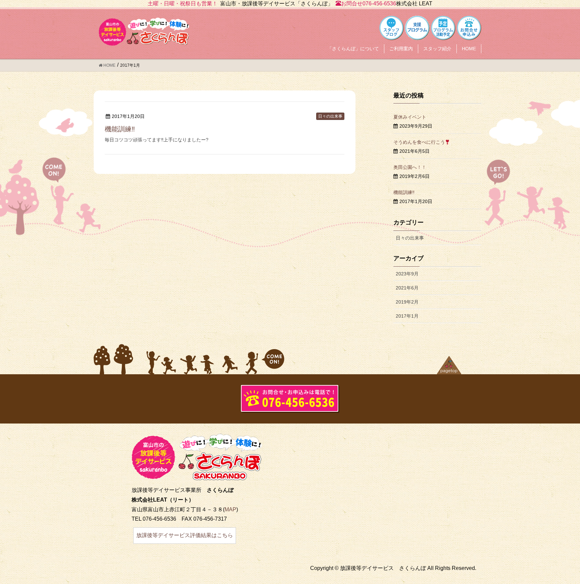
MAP (230, 509)
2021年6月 (407, 287)
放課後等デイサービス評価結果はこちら (184, 535)
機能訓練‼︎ (120, 129)
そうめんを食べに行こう (419, 142)
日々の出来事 (330, 116)
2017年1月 (407, 316)
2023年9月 (407, 273)
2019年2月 (407, 302)
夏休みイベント (409, 117)
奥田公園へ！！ (409, 167)
